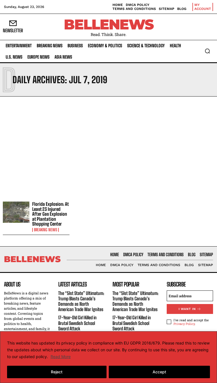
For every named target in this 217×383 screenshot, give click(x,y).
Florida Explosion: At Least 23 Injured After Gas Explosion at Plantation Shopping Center (50, 213)
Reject (56, 371)
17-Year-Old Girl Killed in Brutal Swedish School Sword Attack (77, 323)
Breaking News (45, 230)
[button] (207, 51)
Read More (61, 356)
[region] (108, 357)
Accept (159, 371)
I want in (187, 309)
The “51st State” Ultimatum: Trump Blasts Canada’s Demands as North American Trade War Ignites (81, 301)
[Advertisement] (108, 147)
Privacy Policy (184, 324)
